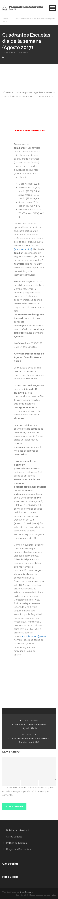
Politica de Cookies (16, 843)
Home (5, 19)
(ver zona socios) (23, 249)
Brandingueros (26, 892)
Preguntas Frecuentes (18, 849)
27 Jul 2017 (7, 52)
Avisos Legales (14, 836)
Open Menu (52, 8)
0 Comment (22, 52)
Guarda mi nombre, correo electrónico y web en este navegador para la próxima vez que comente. (28, 791)
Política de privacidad (17, 830)
